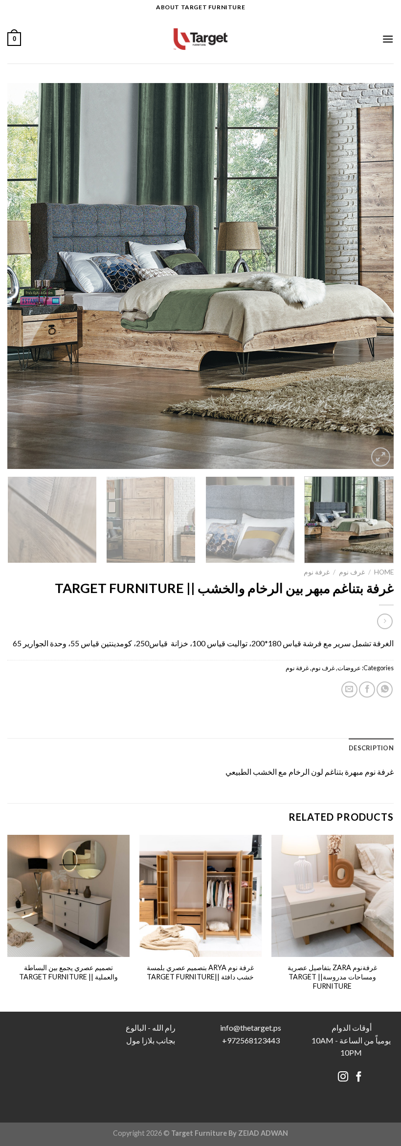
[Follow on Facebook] (359, 1077)
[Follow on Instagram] (343, 1077)
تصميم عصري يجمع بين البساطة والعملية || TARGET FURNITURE (68, 972)
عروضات (349, 668)
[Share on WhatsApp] (385, 689)
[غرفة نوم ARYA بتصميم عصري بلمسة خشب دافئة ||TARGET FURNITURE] (200, 896)
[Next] (20, 276)
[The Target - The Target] (200, 39)
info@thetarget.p (249, 1027)
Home (384, 572)
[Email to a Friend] (349, 689)
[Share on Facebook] (367, 689)
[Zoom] (380, 457)
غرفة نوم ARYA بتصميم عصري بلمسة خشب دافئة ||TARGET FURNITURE (200, 972)
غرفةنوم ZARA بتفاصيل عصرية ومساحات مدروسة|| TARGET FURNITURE (332, 976)
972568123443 (253, 1040)
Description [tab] (371, 748)
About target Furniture (200, 7)
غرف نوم (352, 572)
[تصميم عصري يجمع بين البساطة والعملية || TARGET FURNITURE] (68, 896)
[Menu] (388, 39)
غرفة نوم (317, 572)
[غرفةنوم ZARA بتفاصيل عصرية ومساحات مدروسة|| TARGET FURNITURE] (332, 896)
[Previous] (373, 276)
